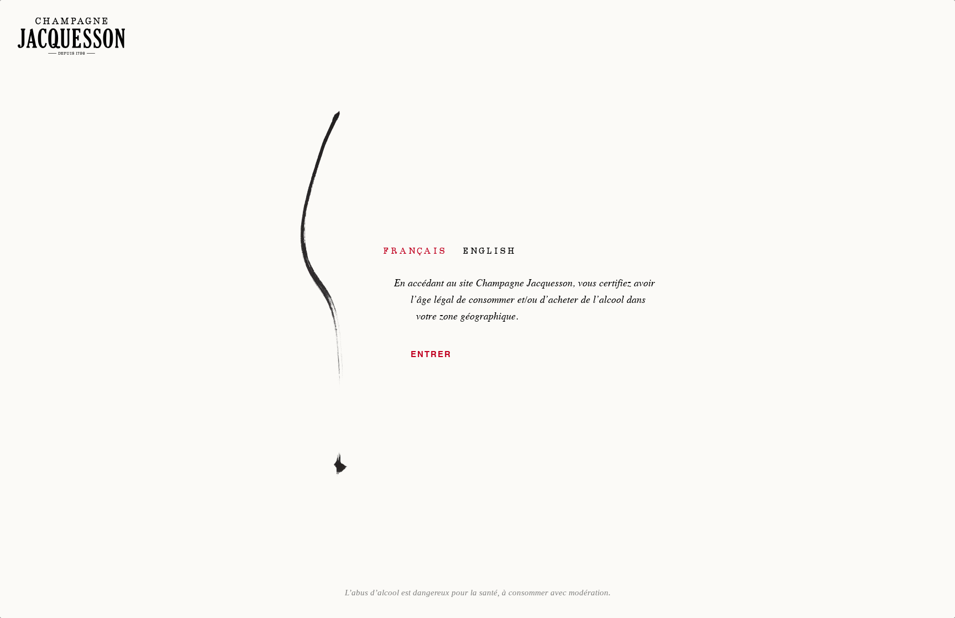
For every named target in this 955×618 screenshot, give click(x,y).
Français (415, 250)
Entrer (431, 354)
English (489, 250)
